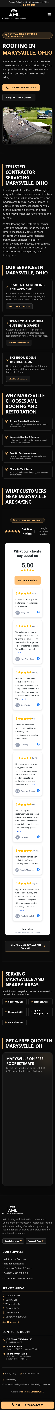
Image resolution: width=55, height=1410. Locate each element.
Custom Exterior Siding (15, 1272)
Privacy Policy (10, 1373)
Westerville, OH (13, 1304)
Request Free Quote (19, 97)
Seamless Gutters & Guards (17, 1268)
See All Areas (9, 1322)
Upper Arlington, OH (16, 1316)
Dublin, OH (11, 1299)
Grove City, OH (13, 1308)
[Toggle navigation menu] (49, 14)
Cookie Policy (10, 1379)
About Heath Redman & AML (17, 1278)
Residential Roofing (13, 1263)
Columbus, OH (13, 1295)
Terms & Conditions (30, 1373)
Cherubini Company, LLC (32, 1392)
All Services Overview (14, 1259)
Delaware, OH (13, 1312)
